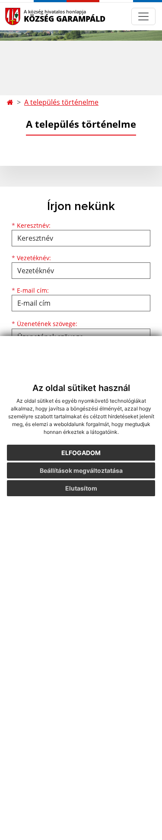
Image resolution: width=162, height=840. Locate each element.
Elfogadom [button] (81, 452)
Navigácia (25, 16)
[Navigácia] (143, 16)
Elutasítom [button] (81, 488)
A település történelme (61, 102)
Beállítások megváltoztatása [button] (81, 470)
